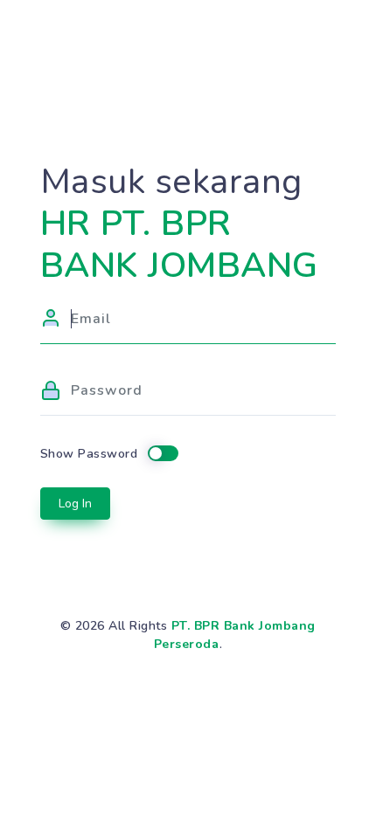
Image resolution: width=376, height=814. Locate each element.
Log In (75, 503)
